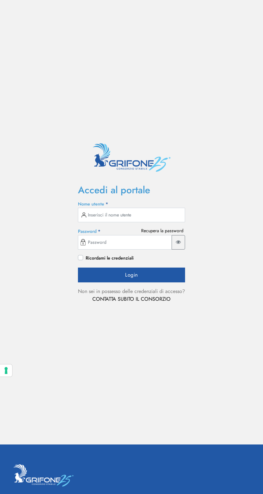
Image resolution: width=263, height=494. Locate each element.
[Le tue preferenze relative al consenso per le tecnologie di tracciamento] (6, 370)
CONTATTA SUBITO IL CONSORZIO (131, 299)
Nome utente (93, 204)
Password (89, 231)
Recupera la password (162, 230)
